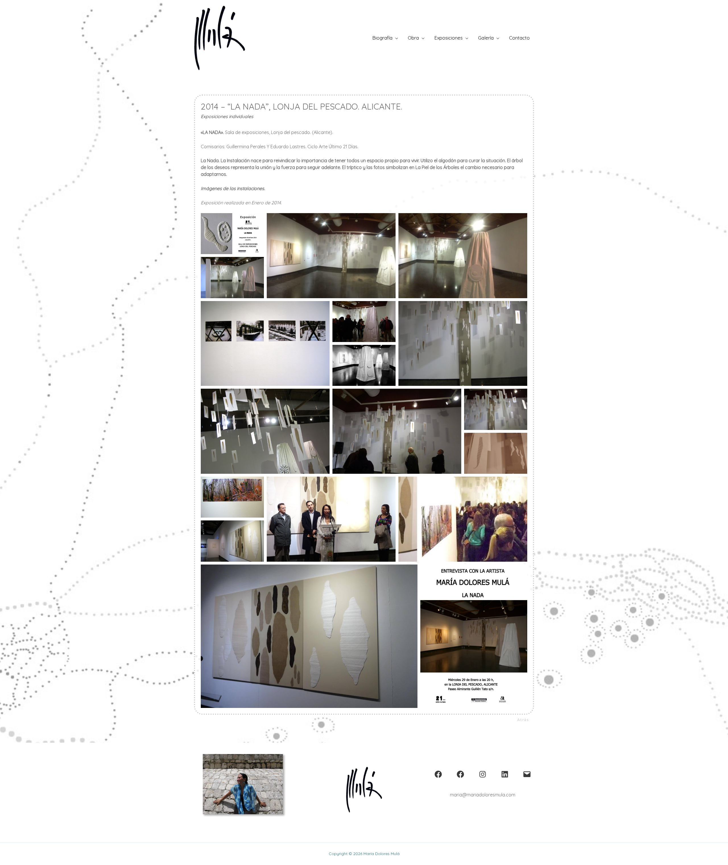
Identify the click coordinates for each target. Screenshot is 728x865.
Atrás (523, 720)
